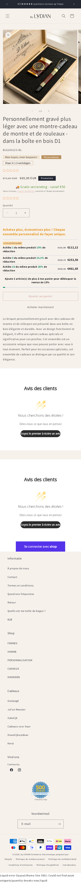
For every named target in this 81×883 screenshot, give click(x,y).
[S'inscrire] (59, 824)
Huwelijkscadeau (18, 735)
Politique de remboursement (30, 859)
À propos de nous (18, 568)
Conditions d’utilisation (21, 865)
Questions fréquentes (21, 594)
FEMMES (13, 643)
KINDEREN (14, 677)
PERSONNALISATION (20, 660)
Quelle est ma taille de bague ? (27, 611)
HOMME (12, 651)
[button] (7, 16)
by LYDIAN (25, 854)
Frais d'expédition (26, 191)
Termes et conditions (21, 585)
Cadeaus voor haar (19, 726)
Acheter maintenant (40, 307)
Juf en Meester (16, 709)
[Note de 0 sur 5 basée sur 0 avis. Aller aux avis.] (12, 170)
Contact (12, 577)
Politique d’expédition (48, 865)
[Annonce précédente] (7, 4)
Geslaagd (13, 701)
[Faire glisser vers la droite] (49, 111)
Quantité (8, 205)
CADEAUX (13, 668)
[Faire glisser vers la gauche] (32, 111)
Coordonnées (69, 865)
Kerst (11, 743)
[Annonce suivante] (74, 4)
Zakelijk (13, 718)
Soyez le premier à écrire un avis (40, 433)
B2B (10, 619)
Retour (12, 602)
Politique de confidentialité (62, 859)
